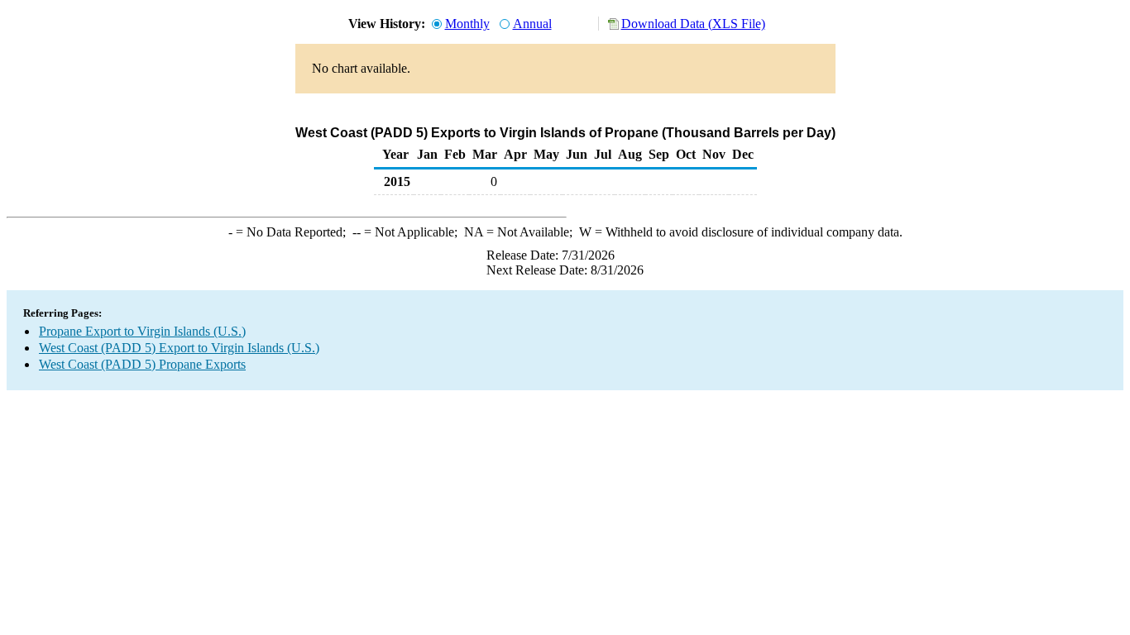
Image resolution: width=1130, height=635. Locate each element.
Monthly (467, 24)
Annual (532, 24)
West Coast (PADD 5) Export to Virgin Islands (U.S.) (179, 348)
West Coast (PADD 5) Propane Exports (142, 364)
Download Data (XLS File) (693, 24)
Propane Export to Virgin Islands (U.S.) (142, 331)
